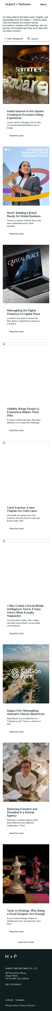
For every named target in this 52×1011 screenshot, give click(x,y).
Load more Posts (26, 942)
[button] (13, 39)
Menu (43, 4)
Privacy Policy (12, 1005)
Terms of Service (27, 1005)
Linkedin (10, 1000)
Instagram (21, 1000)
